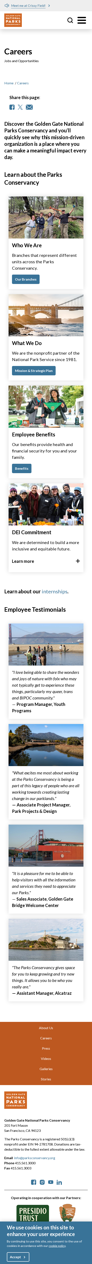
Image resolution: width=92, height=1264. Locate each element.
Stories (46, 1079)
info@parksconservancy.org (34, 1158)
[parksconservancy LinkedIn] (59, 1182)
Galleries (46, 1069)
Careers (46, 1038)
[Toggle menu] (82, 20)
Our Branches (26, 279)
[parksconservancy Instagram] (42, 1182)
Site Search (70, 20)
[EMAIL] (29, 107)
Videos (46, 1058)
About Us (46, 1028)
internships (54, 591)
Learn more (23, 561)
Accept (15, 1257)
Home (8, 83)
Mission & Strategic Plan (34, 371)
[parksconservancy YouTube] (50, 1182)
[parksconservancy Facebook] (33, 1182)
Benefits (21, 468)
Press (46, 1048)
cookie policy (57, 1246)
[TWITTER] (20, 107)
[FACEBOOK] (12, 107)
